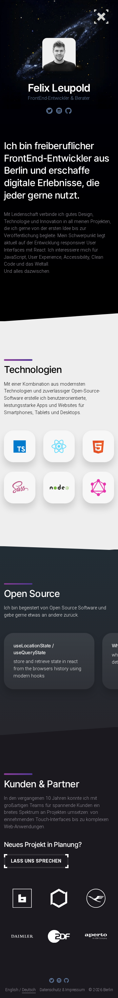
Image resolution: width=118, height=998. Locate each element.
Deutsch (29, 990)
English (11, 990)
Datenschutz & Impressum (62, 990)
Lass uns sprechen (36, 861)
